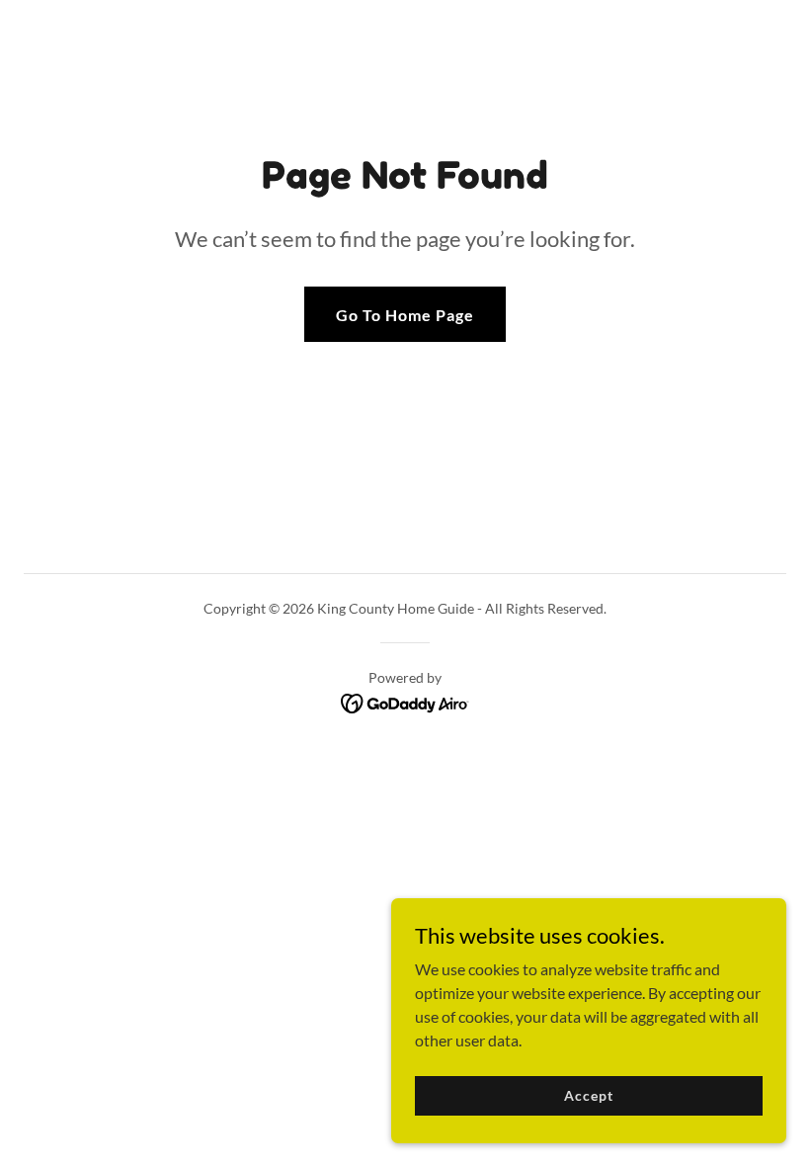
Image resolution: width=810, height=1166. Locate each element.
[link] (405, 701)
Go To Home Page (405, 314)
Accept (588, 1095)
